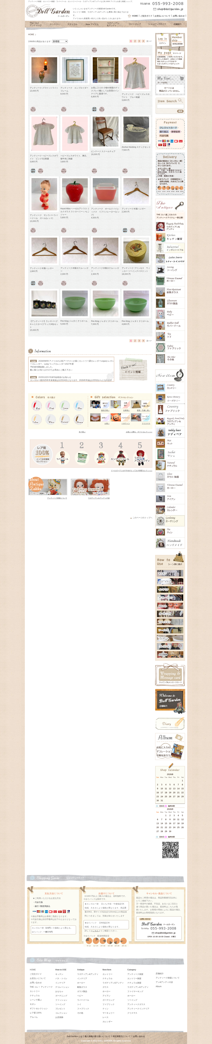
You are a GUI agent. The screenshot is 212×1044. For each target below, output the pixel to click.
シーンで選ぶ (36, 1000)
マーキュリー (108, 1013)
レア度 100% (36, 1013)
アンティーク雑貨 (135, 974)
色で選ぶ (82, 432)
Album (158, 986)
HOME (135, 16)
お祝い (107, 423)
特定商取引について (122, 1036)
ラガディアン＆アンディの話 (99, 498)
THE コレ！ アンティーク (41, 987)
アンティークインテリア (138, 1009)
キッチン (59, 974)
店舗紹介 (160, 973)
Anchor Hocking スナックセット (136, 147)
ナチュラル (35, 995)
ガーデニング (61, 996)
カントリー (35, 991)
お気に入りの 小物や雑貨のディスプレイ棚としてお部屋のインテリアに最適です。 (105, 91)
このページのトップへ (142, 518)
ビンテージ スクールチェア (103, 151)
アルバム (34, 1017)
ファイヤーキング (135, 991)
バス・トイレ (61, 978)
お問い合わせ (179, 16)
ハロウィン (126, 423)
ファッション (61, 1000)
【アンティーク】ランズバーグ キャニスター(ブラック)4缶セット (45, 324)
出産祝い (126, 410)
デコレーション (62, 987)
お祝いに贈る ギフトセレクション (139, 432)
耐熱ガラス (82, 987)
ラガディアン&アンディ (87, 974)
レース (105, 1017)
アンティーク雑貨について (57, 498)
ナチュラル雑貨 (134, 983)
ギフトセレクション (39, 1008)
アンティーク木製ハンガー (134, 209)
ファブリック (83, 1009)
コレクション (61, 1013)
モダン (33, 1004)
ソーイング (60, 1004)
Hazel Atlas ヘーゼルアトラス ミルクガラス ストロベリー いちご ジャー (74, 211)
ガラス (105, 987)
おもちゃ (59, 991)
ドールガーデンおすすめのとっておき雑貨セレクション (131, 470)
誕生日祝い (105, 410)
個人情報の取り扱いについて (97, 1036)
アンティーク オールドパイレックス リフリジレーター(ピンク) (105, 212)
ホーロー (81, 983)
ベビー (80, 996)
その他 (80, 1013)
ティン (105, 1009)
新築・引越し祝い (143, 410)
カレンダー (107, 1021)
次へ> (149, 41)
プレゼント (60, 1009)
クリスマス (146, 423)
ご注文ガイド (146, 16)
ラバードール (83, 1000)
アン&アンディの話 (164, 982)
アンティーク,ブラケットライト (44, 88)
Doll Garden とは (74, 1036)
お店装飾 (59, 1017)
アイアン (106, 996)
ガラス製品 (82, 991)
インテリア (60, 983)
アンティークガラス (136, 1004)
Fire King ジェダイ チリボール (73, 321)
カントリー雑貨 (134, 978)
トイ (79, 1004)
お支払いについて (162, 16)
